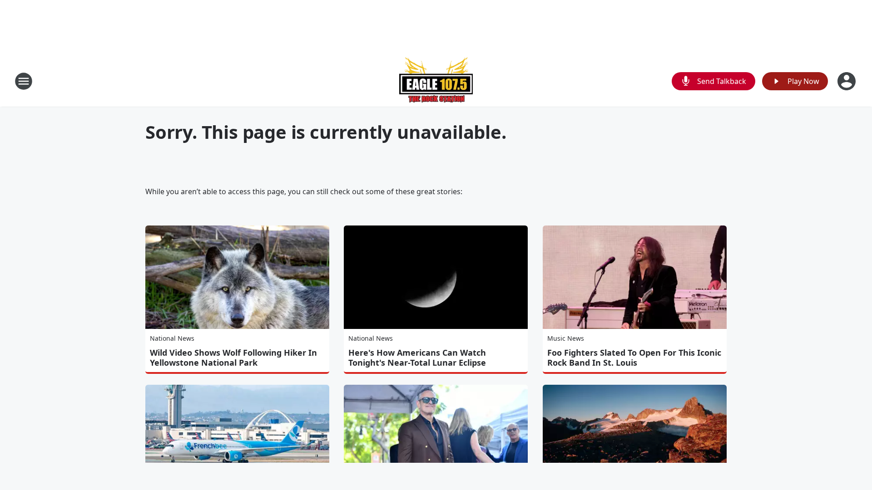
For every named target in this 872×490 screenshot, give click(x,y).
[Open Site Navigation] (24, 81)
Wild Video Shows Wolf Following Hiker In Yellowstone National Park (233, 358)
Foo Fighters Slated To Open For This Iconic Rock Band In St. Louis (634, 358)
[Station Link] (436, 81)
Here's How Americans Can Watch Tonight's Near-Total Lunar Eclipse (417, 358)
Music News (565, 338)
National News (172, 338)
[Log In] (847, 81)
